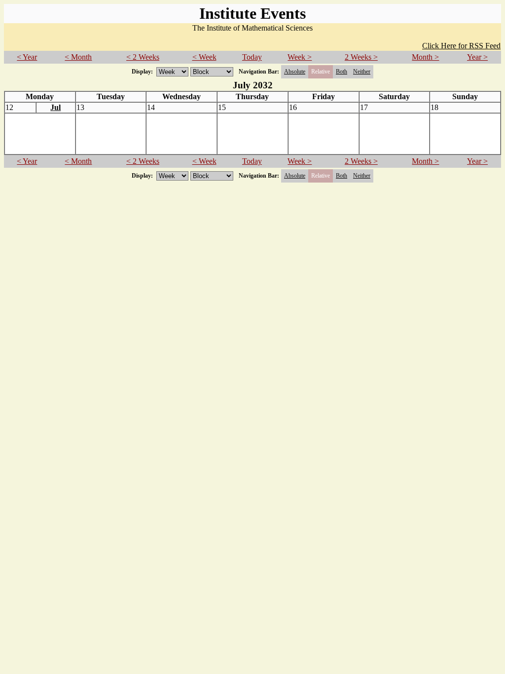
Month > (425, 57)
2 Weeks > (361, 57)
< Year (27, 57)
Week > (300, 57)
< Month (78, 57)
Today (252, 57)
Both (341, 71)
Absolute (294, 71)
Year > (477, 57)
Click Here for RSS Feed (461, 45)
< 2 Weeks (142, 57)
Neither (361, 71)
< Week (204, 57)
